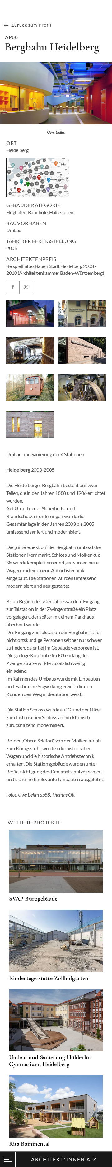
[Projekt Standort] (38, 177)
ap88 (11, 37)
